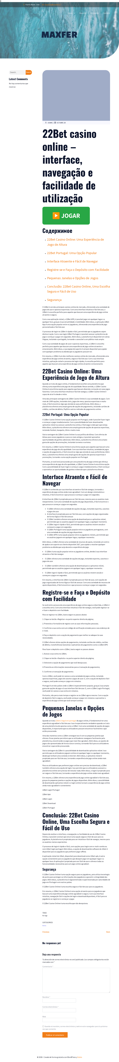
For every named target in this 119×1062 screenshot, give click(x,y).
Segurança (54, 300)
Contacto (106, 13)
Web (44, 1016)
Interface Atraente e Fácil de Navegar (72, 261)
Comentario (47, 966)
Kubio (79, 1057)
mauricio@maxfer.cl (53, 4)
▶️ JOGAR (66, 216)
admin (50, 123)
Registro (82, 13)
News (44, 925)
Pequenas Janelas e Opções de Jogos (72, 278)
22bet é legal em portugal (66, 720)
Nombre (46, 997)
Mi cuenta (95, 13)
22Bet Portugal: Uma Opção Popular (72, 253)
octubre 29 (61, 123)
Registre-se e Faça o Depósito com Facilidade (78, 270)
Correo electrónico (50, 1007)
